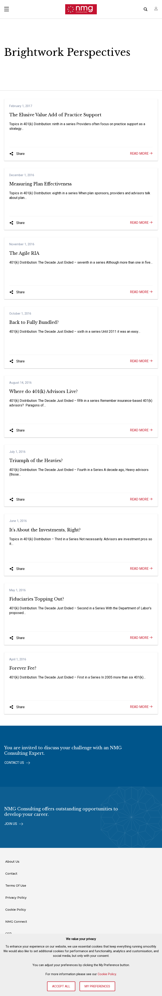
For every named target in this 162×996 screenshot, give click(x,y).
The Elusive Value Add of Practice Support (55, 114)
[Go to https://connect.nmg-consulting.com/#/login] (156, 9)
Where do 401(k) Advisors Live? (43, 391)
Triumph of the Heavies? (36, 460)
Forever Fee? (22, 668)
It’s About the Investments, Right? (45, 529)
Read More (139, 153)
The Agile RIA (24, 253)
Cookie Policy (107, 974)
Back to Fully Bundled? (34, 322)
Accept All (61, 986)
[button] (17, 154)
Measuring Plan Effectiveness (40, 183)
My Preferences (97, 986)
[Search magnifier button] (145, 9)
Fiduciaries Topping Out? (36, 599)
